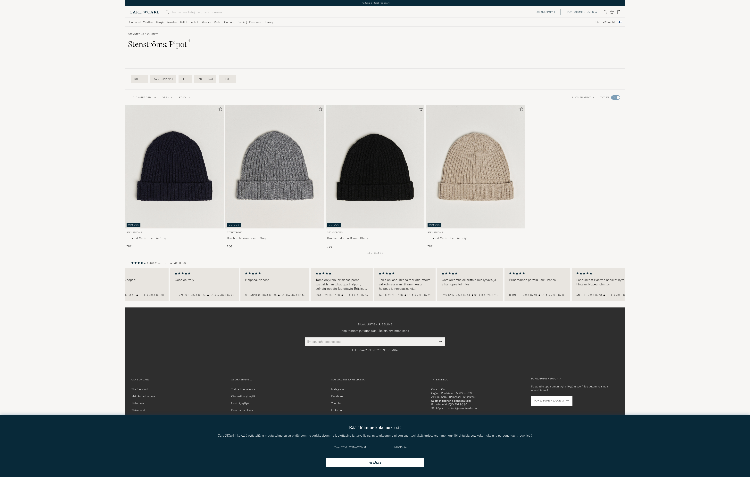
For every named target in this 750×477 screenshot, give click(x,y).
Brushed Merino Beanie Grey (246, 238)
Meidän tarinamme (143, 396)
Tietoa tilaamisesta (243, 389)
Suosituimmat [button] (581, 97)
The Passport (139, 389)
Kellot (183, 22)
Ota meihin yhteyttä (243, 396)
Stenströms (136, 34)
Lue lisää (526, 435)
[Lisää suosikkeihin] (219, 110)
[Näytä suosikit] (612, 12)
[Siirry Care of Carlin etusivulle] (144, 12)
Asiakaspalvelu (547, 12)
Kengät (160, 22)
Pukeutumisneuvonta (582, 12)
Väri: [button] (165, 97)
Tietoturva (137, 403)
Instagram (337, 389)
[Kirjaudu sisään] (605, 12)
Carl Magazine (606, 22)
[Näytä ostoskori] (619, 12)
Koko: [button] (183, 97)
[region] (375, 284)
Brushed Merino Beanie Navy (146, 238)
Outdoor (229, 22)
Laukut (194, 22)
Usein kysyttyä (240, 403)
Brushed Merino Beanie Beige (448, 238)
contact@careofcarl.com (462, 408)
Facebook (337, 396)
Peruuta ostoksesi (242, 410)
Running (242, 22)
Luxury (269, 22)
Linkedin (336, 410)
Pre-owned (255, 22)
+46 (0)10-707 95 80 (454, 404)
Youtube (336, 403)
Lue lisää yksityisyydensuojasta (375, 350)
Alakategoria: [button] (142, 97)
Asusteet (172, 22)
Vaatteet (148, 22)
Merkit (217, 22)
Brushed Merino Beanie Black (347, 238)
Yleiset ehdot (139, 410)
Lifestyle (206, 22)
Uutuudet (135, 22)
